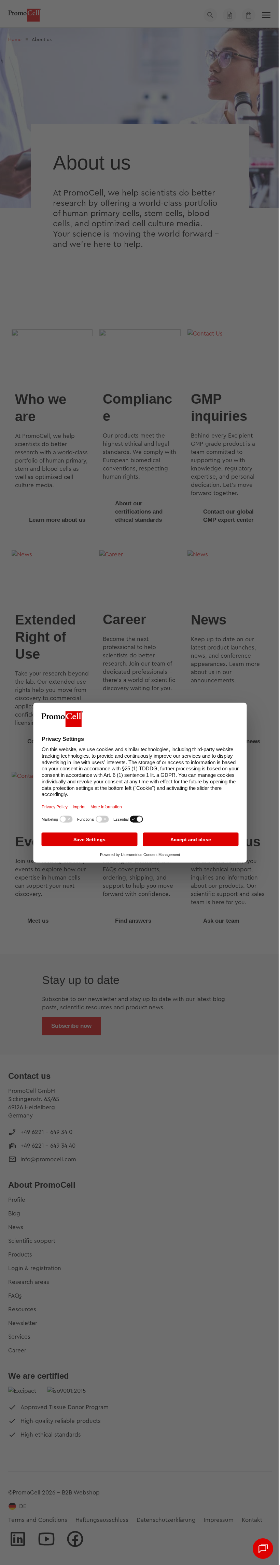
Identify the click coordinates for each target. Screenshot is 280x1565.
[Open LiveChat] (263, 1548)
